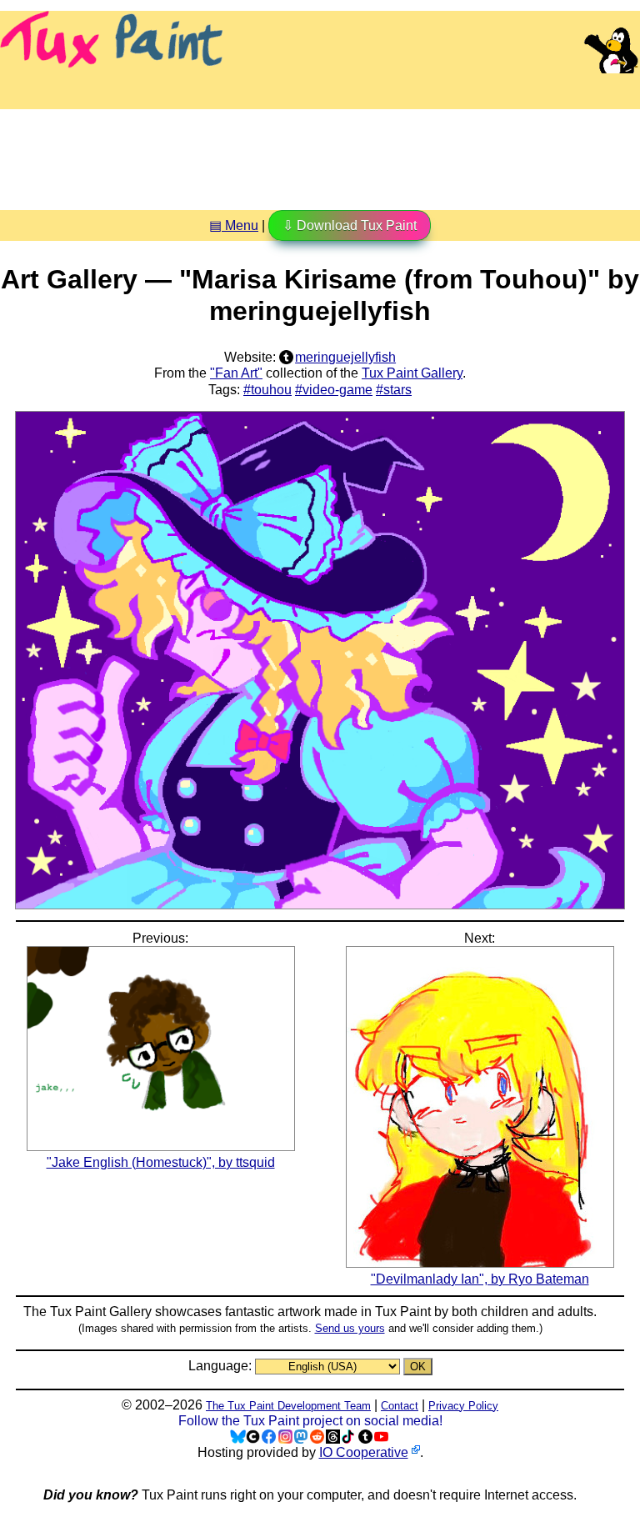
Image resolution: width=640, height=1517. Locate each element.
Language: (221, 1366)
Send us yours (350, 1328)
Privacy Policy (463, 1405)
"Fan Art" (236, 373)
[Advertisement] (320, 153)
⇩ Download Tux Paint (349, 225)
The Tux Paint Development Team (288, 1405)
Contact (399, 1405)
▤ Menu (233, 225)
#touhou (267, 390)
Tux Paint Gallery (412, 373)
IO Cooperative (363, 1452)
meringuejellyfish (345, 357)
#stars (394, 390)
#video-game (333, 390)
